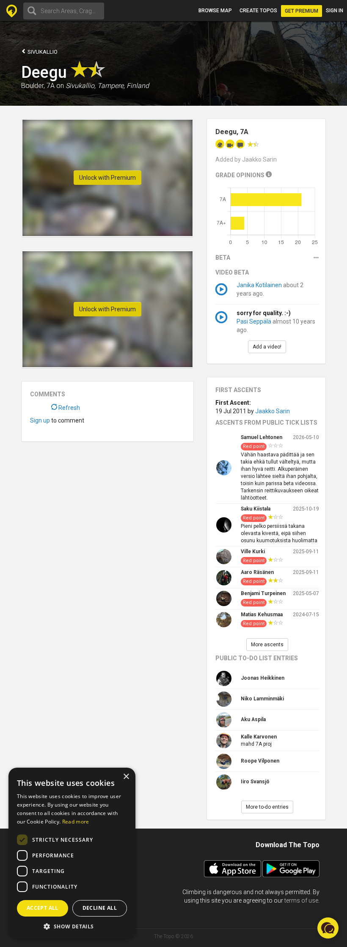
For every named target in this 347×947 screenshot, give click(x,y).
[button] (72, 926)
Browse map (215, 11)
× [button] (126, 777)
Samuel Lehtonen (261, 437)
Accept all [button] (42, 907)
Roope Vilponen (260, 761)
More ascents (267, 645)
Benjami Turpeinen (263, 593)
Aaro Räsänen (257, 572)
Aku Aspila (253, 719)
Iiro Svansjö (255, 782)
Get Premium (301, 11)
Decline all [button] (100, 907)
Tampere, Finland (123, 86)
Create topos (258, 11)
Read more (75, 821)
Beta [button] (222, 257)
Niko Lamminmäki (262, 699)
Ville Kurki (253, 551)
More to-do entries (267, 807)
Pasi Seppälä (254, 321)
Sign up (40, 420)
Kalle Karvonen (259, 737)
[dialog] (71, 853)
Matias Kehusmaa (262, 615)
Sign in (334, 11)
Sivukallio (42, 52)
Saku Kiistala (255, 509)
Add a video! (267, 347)
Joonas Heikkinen (262, 678)
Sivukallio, (81, 86)
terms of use (301, 900)
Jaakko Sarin (272, 411)
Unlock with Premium (107, 177)
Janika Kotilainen (259, 285)
